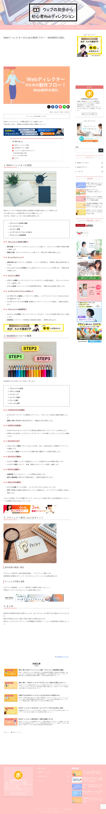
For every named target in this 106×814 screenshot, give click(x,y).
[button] (68, 106)
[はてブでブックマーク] (56, 106)
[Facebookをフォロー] (89, 113)
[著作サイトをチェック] (82, 113)
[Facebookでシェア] (52, 106)
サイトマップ (39, 809)
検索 (77, 147)
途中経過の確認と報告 (20, 153)
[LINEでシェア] (64, 106)
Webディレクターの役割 (21, 145)
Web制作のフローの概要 (21, 148)
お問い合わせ (67, 809)
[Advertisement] (36, 52)
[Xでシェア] (49, 106)
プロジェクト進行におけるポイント (25, 150)
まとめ (16, 158)
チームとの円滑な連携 (20, 155)
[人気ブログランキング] (89, 225)
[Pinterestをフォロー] (95, 113)
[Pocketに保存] (60, 106)
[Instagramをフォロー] (92, 113)
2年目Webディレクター (90, 99)
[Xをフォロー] (86, 113)
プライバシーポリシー (53, 809)
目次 (16, 141)
